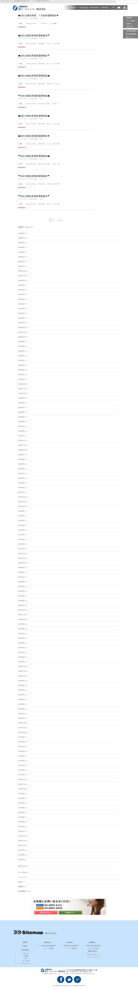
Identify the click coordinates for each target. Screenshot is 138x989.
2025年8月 (21, 290)
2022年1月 (21, 492)
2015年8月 (21, 855)
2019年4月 (21, 647)
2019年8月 (21, 629)
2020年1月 (21, 605)
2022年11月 (21, 445)
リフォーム (21, 877)
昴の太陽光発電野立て (132, 31)
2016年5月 (21, 812)
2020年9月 (21, 567)
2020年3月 (21, 596)
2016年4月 (21, 817)
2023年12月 (21, 384)
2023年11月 (21, 389)
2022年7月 (21, 464)
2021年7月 (21, 520)
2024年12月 (21, 327)
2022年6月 (21, 469)
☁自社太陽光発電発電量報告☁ (34, 75)
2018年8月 (21, 685)
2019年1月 (21, 662)
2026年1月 (21, 266)
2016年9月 (21, 793)
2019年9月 (21, 624)
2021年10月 (21, 506)
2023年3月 (21, 426)
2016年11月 (21, 784)
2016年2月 (21, 826)
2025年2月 (21, 318)
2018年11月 (21, 671)
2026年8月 (21, 233)
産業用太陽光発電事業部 (48, 946)
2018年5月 (21, 699)
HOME (25, 942)
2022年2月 (21, 487)
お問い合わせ (129, 26)
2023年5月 (21, 417)
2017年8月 (21, 742)
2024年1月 (21, 379)
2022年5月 (21, 473)
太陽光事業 (129, 18)
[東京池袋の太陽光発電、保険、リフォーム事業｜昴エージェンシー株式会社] (28, 7)
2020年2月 (21, 600)
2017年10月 (21, 732)
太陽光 (20, 882)
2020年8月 (21, 572)
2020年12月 (21, 553)
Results (105, 7)
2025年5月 (21, 304)
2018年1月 (21, 718)
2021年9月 (21, 511)
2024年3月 (21, 370)
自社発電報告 (34, 18)
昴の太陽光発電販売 (131, 34)
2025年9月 (21, 285)
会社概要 (25, 956)
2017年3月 (21, 765)
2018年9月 (21, 680)
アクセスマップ (25, 963)
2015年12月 (21, 836)
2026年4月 (21, 252)
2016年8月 (21, 798)
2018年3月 (21, 709)
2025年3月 (21, 313)
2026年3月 (21, 257)
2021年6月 (21, 525)
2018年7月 (21, 690)
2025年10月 (21, 280)
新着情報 (20, 886)
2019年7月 (21, 633)
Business (94, 7)
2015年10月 (21, 845)
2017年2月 (21, 770)
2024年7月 (21, 351)
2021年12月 (21, 497)
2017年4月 (21, 760)
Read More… (22, 27)
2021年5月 (21, 530)
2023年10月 (21, 393)
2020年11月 (21, 558)
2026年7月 (21, 238)
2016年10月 (21, 789)
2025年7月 (21, 294)
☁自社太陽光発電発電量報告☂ (34, 35)
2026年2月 (21, 261)
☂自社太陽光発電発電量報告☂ (34, 175)
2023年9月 (21, 398)
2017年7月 (21, 746)
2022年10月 (21, 450)
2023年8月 (21, 403)
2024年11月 (21, 332)
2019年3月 (21, 652)
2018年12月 (21, 666)
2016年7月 (21, 803)
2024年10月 (21, 337)
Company (83, 7)
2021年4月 (21, 534)
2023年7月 (21, 407)
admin (42, 18)
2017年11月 (21, 728)
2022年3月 (21, 483)
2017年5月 (21, 756)
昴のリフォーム (130, 37)
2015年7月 (21, 859)
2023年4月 (21, 421)
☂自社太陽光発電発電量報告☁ (34, 95)
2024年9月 (21, 341)
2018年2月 (21, 713)
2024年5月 (21, 360)
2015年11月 (21, 841)
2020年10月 (21, 563)
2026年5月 (21, 247)
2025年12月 (21, 271)
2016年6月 (21, 808)
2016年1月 (21, 831)
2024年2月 (21, 374)
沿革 (26, 958)
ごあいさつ (26, 953)
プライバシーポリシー (93, 957)
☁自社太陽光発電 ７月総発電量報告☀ (38, 15)
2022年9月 (21, 454)
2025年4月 (21, 308)
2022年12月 (21, 440)
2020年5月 (21, 586)
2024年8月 (21, 346)
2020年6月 (21, 582)
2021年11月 (21, 502)
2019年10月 (21, 619)
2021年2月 (21, 544)
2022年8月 (21, 459)
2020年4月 (21, 591)
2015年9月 (21, 850)
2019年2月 (21, 657)
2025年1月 (21, 323)
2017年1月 (21, 775)
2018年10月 (21, 676)
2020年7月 (21, 577)
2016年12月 (21, 779)
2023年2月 (21, 431)
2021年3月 (21, 539)
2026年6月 (21, 243)
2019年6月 (21, 638)
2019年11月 (21, 615)
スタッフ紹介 (22, 872)
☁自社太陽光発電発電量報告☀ (34, 135)
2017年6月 (21, 751)
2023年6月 (21, 412)
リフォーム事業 (130, 21)
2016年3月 (21, 822)
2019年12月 (21, 610)
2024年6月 (21, 356)
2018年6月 (21, 695)
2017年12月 (21, 723)
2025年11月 (21, 276)
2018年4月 (21, 704)
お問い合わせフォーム (93, 954)
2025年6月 (21, 299)
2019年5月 (21, 643)
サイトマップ (124, 7)
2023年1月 (21, 436)
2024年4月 (21, 365)
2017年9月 (21, 737)
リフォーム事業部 (48, 948)
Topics (73, 7)
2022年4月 (21, 478)
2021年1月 (21, 549)
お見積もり (129, 23)
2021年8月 (21, 516)
